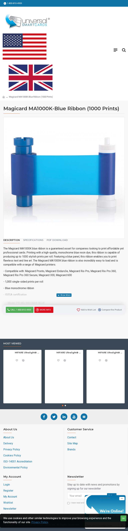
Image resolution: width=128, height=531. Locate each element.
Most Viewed (12, 343)
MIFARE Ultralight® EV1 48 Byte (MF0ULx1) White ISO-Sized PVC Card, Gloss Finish (69, 352)
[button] (62, 405)
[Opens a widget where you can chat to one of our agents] (105, 512)
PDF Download (57, 240)
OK (123, 518)
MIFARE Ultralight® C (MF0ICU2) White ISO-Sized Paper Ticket (110, 352)
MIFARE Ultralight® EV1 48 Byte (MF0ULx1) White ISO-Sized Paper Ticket (27, 352)
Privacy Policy (39, 522)
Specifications (33, 240)
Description (11, 240)
